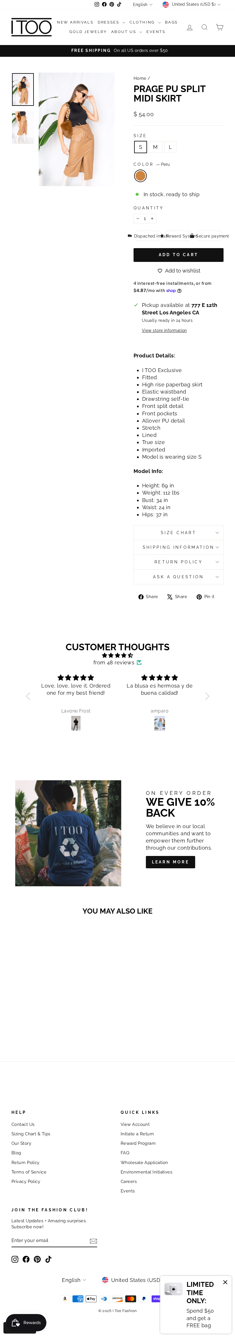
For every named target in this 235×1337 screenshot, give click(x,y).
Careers (129, 1181)
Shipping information (178, 547)
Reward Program (138, 1143)
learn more (170, 862)
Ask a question (178, 576)
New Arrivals (75, 22)
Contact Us (23, 1124)
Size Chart (178, 532)
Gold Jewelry (88, 32)
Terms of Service (28, 1172)
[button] (29, 696)
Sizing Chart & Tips (30, 1133)
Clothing (143, 22)
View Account (135, 1124)
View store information (164, 330)
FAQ (125, 1152)
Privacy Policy (25, 1181)
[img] (117, 655)
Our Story (21, 1143)
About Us (124, 32)
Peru (140, 176)
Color (152, 164)
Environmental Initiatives (146, 1172)
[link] (196, 1305)
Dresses (109, 22)
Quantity (149, 207)
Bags (171, 22)
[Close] (225, 1283)
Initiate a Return (137, 1133)
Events (156, 32)
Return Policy (178, 561)
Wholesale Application (144, 1162)
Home (140, 78)
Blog (16, 1152)
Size (140, 135)
